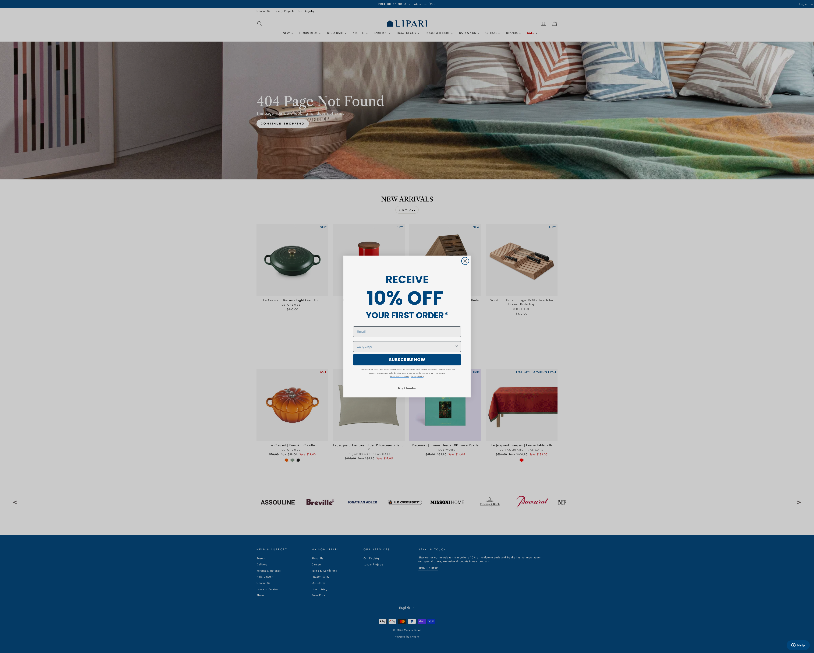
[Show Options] (457, 346)
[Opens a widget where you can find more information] (798, 645)
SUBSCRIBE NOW (407, 360)
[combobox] (406, 346)
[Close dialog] (465, 261)
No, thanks (407, 388)
